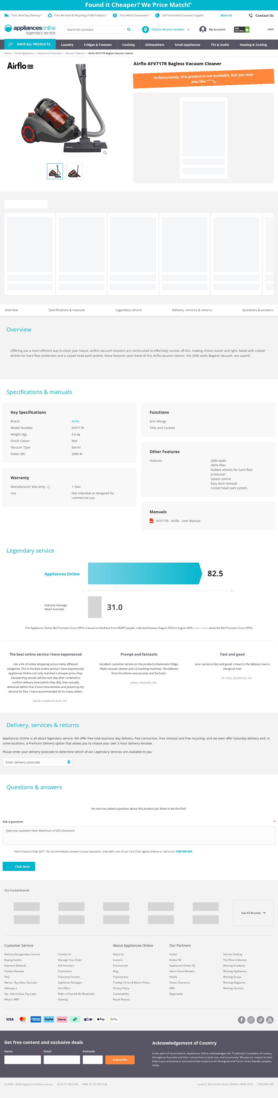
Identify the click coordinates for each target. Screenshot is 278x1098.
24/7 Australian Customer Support (183, 15)
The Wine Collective (235, 960)
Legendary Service (29, 954)
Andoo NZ (175, 960)
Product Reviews (14, 971)
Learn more (201, 628)
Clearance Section (69, 977)
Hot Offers (64, 988)
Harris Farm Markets (182, 971)
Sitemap (63, 999)
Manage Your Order (70, 960)
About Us (226, 15)
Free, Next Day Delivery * (27, 15)
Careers (118, 960)
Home (7, 53)
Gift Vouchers (66, 965)
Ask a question (13, 822)
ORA (172, 988)
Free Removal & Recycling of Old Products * (81, 15)
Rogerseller (176, 994)
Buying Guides (13, 960)
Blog (115, 971)
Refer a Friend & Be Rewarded (76, 994)
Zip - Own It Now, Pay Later (20, 994)
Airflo (75, 421)
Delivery (9, 954)
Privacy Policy (121, 988)
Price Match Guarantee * (135, 15)
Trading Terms (122, 982)
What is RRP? (12, 999)
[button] (212, 29)
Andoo (173, 954)
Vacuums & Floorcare (49, 53)
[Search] (128, 29)
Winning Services (233, 988)
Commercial (120, 965)
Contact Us (64, 954)
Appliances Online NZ (182, 965)
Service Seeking (232, 954)
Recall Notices (121, 999)
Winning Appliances (235, 971)
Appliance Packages (70, 982)
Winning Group (232, 977)
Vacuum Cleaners (75, 53)
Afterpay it (10, 988)
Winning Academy (234, 965)
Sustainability (121, 994)
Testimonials (120, 977)
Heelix (173, 977)
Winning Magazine (234, 982)
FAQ (6, 977)
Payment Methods (15, 965)
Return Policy (142, 982)
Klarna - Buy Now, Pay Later (21, 982)
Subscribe (120, 1060)
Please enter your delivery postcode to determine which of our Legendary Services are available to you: (77, 752)
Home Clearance (179, 982)
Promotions (65, 971)
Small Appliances (24, 53)
